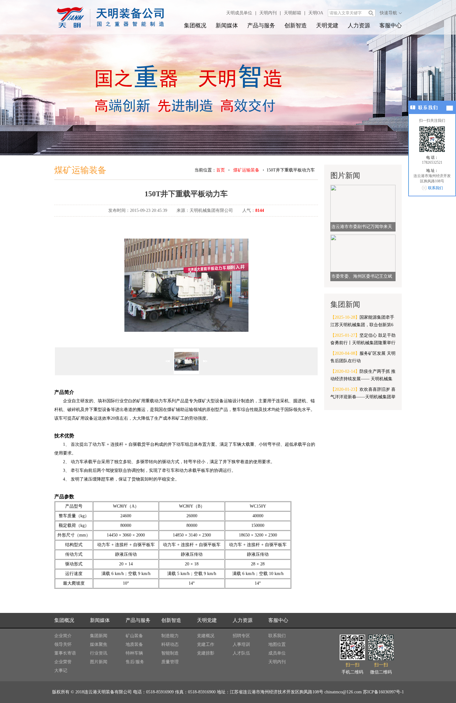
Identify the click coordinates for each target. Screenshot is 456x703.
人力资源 (359, 25)
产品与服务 (261, 25)
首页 (220, 170)
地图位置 (277, 644)
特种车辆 (134, 653)
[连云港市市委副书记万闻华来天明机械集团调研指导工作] (363, 207)
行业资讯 (98, 653)
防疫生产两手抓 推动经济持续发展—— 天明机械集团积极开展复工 (363, 376)
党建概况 (205, 635)
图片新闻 (98, 662)
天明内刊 (268, 13)
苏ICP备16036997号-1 (383, 692)
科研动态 (170, 644)
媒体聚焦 (98, 644)
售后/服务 (135, 662)
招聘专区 (241, 635)
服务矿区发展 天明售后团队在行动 (363, 357)
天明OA (315, 13)
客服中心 (390, 25)
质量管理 (170, 662)
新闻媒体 (227, 25)
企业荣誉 (63, 662)
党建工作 (205, 644)
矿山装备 (134, 635)
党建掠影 (205, 653)
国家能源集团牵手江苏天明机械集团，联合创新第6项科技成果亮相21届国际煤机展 (362, 322)
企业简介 (63, 635)
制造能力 (170, 635)
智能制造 (170, 653)
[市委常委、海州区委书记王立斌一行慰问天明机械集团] (363, 257)
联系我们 (277, 635)
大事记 (60, 670)
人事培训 (241, 644)
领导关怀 (63, 644)
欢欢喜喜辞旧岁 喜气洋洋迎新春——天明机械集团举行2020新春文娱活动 (363, 394)
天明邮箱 (292, 13)
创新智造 (295, 25)
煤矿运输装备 (246, 170)
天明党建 (327, 25)
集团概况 (195, 25)
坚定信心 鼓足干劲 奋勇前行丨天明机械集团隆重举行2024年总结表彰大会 (363, 340)
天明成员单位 (239, 13)
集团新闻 (98, 635)
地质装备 (134, 644)
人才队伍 (241, 653)
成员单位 (277, 653)
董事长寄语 (65, 653)
